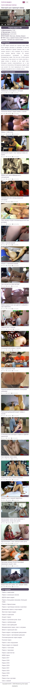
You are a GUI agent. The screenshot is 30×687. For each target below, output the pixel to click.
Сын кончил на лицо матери (10, 284)
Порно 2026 (6, 673)
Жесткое (12, 36)
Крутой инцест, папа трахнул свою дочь (14, 541)
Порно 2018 (5, 660)
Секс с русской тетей (8, 368)
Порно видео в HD (15, 28)
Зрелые (18, 36)
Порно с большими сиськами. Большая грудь (14, 601)
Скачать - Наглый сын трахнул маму (12, 39)
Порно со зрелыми (8, 614)
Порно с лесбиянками (9, 622)
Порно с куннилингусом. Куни (11, 619)
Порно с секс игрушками (10, 642)
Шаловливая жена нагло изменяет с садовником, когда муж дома (13, 520)
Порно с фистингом (8, 652)
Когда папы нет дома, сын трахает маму (14, 584)
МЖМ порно (6, 655)
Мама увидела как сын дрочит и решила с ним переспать (14, 306)
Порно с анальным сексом (10, 595)
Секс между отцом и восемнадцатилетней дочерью (15, 221)
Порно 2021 (5, 668)
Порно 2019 (18, 37)
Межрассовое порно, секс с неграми (14, 627)
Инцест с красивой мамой (9, 263)
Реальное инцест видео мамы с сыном (13, 111)
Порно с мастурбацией (9, 624)
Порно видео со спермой (10, 645)
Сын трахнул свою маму (9, 457)
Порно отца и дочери (9, 678)
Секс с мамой (10, 37)
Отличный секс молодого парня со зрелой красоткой (14, 435)
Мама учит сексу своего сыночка (12, 477)
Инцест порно (6, 617)
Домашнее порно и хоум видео (12, 609)
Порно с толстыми (8, 647)
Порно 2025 (5, 670)
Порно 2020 (6, 665)
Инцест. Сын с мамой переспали (11, 498)
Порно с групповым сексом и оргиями (14, 607)
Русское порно (6, 640)
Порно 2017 (5, 658)
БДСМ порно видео (8, 597)
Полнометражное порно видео (12, 637)
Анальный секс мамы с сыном (11, 348)
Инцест (23, 36)
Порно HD (26, 37)
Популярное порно (9, 5)
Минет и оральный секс (9, 630)
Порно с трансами (8, 650)
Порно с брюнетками (8, 604)
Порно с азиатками (8, 592)
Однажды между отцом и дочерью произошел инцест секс (12, 563)
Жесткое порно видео (9, 612)
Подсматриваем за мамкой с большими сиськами (14, 390)
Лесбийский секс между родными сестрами (12, 198)
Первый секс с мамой (8, 327)
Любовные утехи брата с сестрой (12, 91)
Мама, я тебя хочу (7, 132)
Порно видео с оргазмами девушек (13, 635)
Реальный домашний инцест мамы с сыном (13, 413)
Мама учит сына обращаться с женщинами (11, 176)
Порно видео (6, 2)
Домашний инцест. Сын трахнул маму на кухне (14, 153)
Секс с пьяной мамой (8, 243)
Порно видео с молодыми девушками (14, 632)
